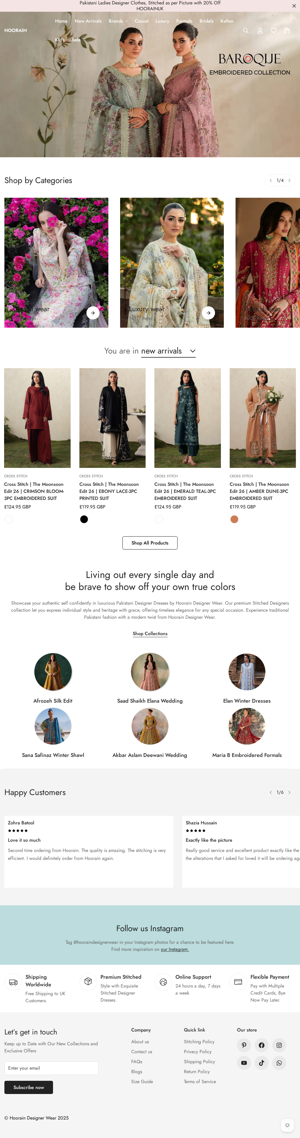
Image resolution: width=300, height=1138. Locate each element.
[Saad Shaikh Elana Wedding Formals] (150, 671)
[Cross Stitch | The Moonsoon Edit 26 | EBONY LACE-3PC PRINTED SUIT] (112, 418)
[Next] (289, 180)
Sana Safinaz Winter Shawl (53, 755)
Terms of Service (200, 1081)
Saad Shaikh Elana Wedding (150, 701)
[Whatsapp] (279, 1063)
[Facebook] (262, 1045)
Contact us (141, 1051)
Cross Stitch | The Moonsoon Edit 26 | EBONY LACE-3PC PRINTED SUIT (109, 491)
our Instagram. (175, 949)
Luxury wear (147, 309)
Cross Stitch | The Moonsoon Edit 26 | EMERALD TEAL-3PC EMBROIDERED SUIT (185, 491)
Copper (234, 519)
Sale (76, 39)
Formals (184, 21)
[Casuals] (56, 263)
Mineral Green (159, 519)
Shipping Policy (199, 1061)
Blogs (136, 1071)
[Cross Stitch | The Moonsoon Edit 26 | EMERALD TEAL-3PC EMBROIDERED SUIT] (187, 418)
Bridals (207, 21)
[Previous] (270, 180)
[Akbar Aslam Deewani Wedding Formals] (150, 726)
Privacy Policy (198, 1051)
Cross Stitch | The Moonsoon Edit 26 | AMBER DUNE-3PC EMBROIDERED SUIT (259, 491)
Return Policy (197, 1071)
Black (84, 519)
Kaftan (227, 21)
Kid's (60, 39)
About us (140, 1041)
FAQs (136, 1061)
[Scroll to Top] (288, 1106)
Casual (142, 21)
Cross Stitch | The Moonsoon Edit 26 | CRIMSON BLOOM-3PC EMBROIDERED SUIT (34, 491)
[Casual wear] (93, 312)
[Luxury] (172, 263)
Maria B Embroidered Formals (247, 755)
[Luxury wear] (208, 312)
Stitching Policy (199, 1041)
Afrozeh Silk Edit (52, 701)
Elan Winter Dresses (247, 701)
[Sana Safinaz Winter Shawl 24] (53, 726)
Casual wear (31, 309)
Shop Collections (150, 633)
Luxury (162, 21)
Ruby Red (9, 519)
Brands (116, 21)
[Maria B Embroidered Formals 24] (246, 726)
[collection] (53, 671)
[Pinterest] (244, 1045)
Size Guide (142, 1081)
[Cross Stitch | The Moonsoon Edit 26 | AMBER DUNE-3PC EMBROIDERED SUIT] (263, 418)
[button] (287, 30)
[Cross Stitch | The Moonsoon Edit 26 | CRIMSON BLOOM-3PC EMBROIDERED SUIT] (37, 418)
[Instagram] (279, 1045)
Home (61, 21)
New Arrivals (88, 21)
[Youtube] (244, 1063)
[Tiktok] (262, 1063)
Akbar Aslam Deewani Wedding (149, 755)
